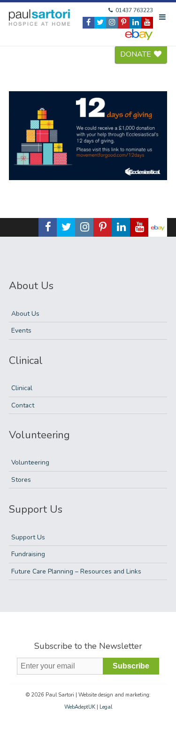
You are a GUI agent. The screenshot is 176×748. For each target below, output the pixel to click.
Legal (105, 707)
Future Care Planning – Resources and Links (76, 571)
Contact (22, 405)
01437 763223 (133, 10)
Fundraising (28, 554)
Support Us (28, 537)
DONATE (136, 54)
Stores (21, 479)
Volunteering (30, 462)
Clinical (21, 388)
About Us (25, 313)
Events (21, 330)
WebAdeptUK (79, 707)
